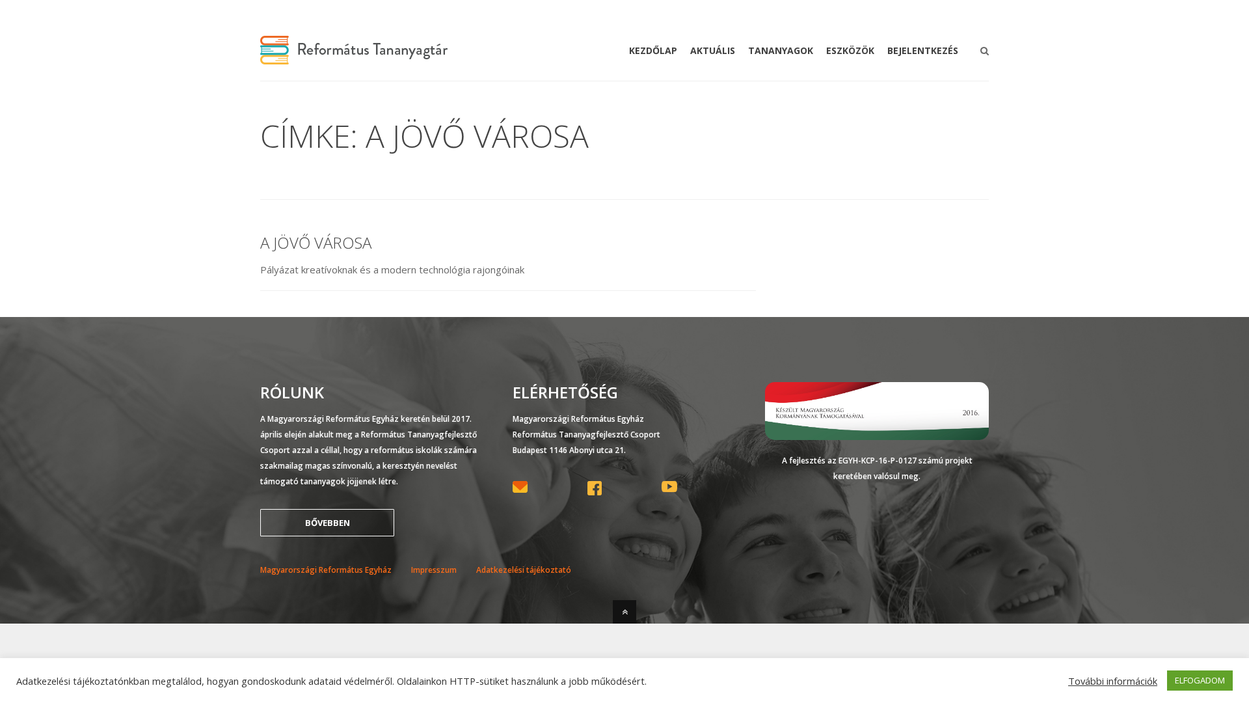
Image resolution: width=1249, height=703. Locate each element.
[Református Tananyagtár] (354, 56)
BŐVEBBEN (327, 523)
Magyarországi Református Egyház (326, 569)
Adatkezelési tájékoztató (523, 569)
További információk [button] (1112, 681)
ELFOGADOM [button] (1200, 680)
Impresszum (434, 569)
